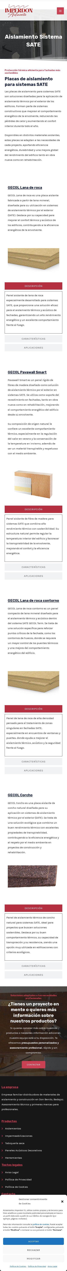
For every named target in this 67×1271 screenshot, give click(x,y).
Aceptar (33, 1241)
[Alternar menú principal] (60, 11)
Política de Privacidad (37, 1266)
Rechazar (33, 1250)
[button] (62, 1201)
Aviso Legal (52, 1266)
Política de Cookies (18, 1266)
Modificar (33, 1258)
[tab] (33, 286)
